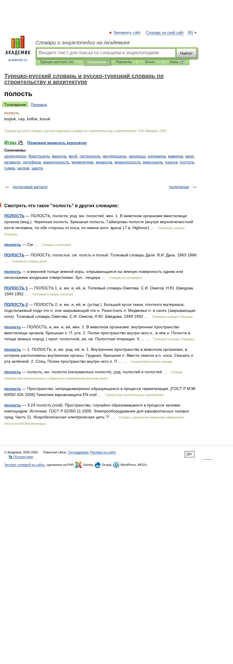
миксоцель (153, 162)
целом (23, 168)
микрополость (128, 162)
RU (190, 33)
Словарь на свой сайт (165, 33)
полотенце (179, 186)
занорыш (137, 156)
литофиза (32, 162)
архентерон (15, 156)
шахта (37, 168)
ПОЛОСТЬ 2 (16, 304)
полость (12, 244)
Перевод (39, 104)
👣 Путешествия (21, 456)
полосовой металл (30, 186)
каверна (175, 156)
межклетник (82, 162)
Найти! (186, 53)
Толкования (96, 62)
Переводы (123, 62)
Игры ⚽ (177, 62)
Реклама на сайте (103, 452)
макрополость (56, 162)
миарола (104, 162)
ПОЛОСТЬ (14, 215)
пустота (187, 162)
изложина (157, 156)
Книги (150, 62)
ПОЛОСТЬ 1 (16, 288)
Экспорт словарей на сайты (24, 464)
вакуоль (59, 156)
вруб (73, 156)
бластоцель (39, 156)
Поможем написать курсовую (57, 142)
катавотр (12, 162)
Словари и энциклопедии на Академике (83, 42)
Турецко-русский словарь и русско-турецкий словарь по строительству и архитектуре (59, 62)
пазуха (171, 162)
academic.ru (17, 60)
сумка (9, 168)
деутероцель (114, 156)
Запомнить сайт (127, 33)
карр (189, 156)
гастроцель (90, 156)
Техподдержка (78, 452)
